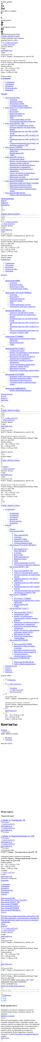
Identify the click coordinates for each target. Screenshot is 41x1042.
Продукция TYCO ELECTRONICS (18, 107)
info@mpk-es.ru (6, 50)
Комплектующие (16, 115)
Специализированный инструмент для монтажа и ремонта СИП (24, 144)
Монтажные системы (17, 177)
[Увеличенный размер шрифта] (3, 9)
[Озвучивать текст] (2, 30)
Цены (3, 924)
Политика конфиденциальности (13, 986)
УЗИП (12, 155)
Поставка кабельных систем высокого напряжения (20, 918)
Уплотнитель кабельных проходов (22, 121)
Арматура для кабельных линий (22, 125)
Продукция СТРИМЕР (14, 147)
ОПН (12, 117)
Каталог (4, 94)
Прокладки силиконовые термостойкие (24, 179)
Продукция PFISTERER (14, 181)
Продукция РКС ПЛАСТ (14, 157)
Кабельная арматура (17, 113)
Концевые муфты (16, 102)
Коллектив (9, 86)
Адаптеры (13, 100)
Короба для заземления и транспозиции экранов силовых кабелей (24, 162)
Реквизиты (9, 90)
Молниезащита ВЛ (17, 153)
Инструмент (14, 111)
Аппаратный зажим (17, 159)
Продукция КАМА (12, 98)
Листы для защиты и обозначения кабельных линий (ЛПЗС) (22, 174)
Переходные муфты (17, 104)
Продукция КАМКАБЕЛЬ (15, 193)
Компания (4, 880)
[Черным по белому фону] (1, 13)
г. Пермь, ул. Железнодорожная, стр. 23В (17, 836)
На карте (8, 738)
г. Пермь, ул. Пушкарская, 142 (13, 820)
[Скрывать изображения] (2, 25)
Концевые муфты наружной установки (24, 183)
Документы (9, 84)
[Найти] (3, 218)
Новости (4, 203)
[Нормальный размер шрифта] (2, 6)
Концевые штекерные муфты (20, 185)
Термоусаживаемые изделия (20, 119)
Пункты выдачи (11, 88)
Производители (7, 199)
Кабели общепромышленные (20, 195)
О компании (6, 78)
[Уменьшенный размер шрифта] (2, 4)
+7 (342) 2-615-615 (11, 43)
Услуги (3, 201)
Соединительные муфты (19, 106)
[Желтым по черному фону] (1, 16)
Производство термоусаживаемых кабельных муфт (20, 916)
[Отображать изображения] (2, 22)
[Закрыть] (1, 1040)
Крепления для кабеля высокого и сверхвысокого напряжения (22, 166)
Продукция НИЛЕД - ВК (14, 123)
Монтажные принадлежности (21, 187)
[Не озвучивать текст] (2, 32)
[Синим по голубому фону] (1, 18)
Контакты (5, 205)
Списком (8, 740)
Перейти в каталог (8, 1016)
